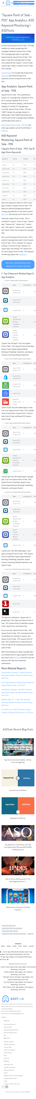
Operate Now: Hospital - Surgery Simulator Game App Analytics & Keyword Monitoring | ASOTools (17, 675)
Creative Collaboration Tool (12, 1084)
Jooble (5, 1073)
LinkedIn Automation (10, 1067)
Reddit (9, 946)
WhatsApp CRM (8, 1064)
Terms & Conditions (9, 1050)
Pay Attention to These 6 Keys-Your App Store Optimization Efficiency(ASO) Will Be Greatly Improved (18, 847)
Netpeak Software (9, 1070)
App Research (8, 1027)
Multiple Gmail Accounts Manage (13, 1075)
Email (19, 946)
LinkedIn (31, 946)
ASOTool (4, 131)
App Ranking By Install (10, 1032)
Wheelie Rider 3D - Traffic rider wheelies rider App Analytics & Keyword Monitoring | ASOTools (17, 702)
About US (6, 1058)
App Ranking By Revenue (11, 1030)
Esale (5, 1081)
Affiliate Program (9, 1042)
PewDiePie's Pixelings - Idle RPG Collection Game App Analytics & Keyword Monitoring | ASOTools (17, 692)
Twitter (3, 946)
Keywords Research (10, 1024)
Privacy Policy (8, 1047)
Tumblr (14, 946)
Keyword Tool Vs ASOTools (18, 790)
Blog (5, 1055)
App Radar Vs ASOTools (18, 818)
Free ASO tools (6, 73)
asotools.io (23, 254)
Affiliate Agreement (9, 1044)
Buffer (25, 946)
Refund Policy (8, 1053)
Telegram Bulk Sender (10, 1078)
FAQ (5, 1035)
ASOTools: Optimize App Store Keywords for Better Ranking (18, 264)
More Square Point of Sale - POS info (14, 125)
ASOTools (5, 76)
